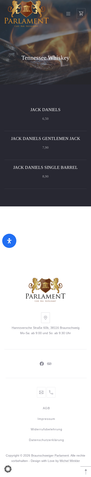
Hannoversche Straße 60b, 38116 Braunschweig (46, 327)
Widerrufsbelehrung (46, 429)
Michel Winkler (70, 461)
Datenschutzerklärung (46, 440)
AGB (46, 408)
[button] (8, 469)
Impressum (46, 419)
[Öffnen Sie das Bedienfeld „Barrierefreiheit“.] (9, 241)
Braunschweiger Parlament (50, 455)
